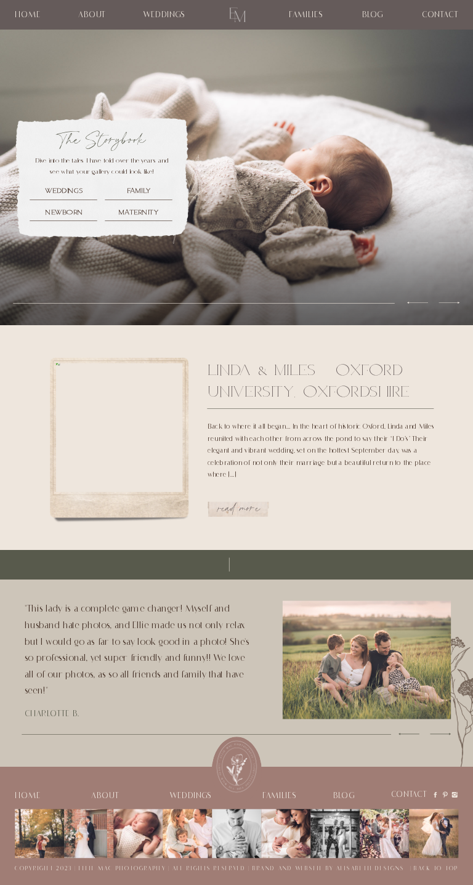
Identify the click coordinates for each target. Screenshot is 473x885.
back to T (431, 868)
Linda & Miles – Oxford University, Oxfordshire (309, 380)
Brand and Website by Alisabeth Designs (329, 868)
